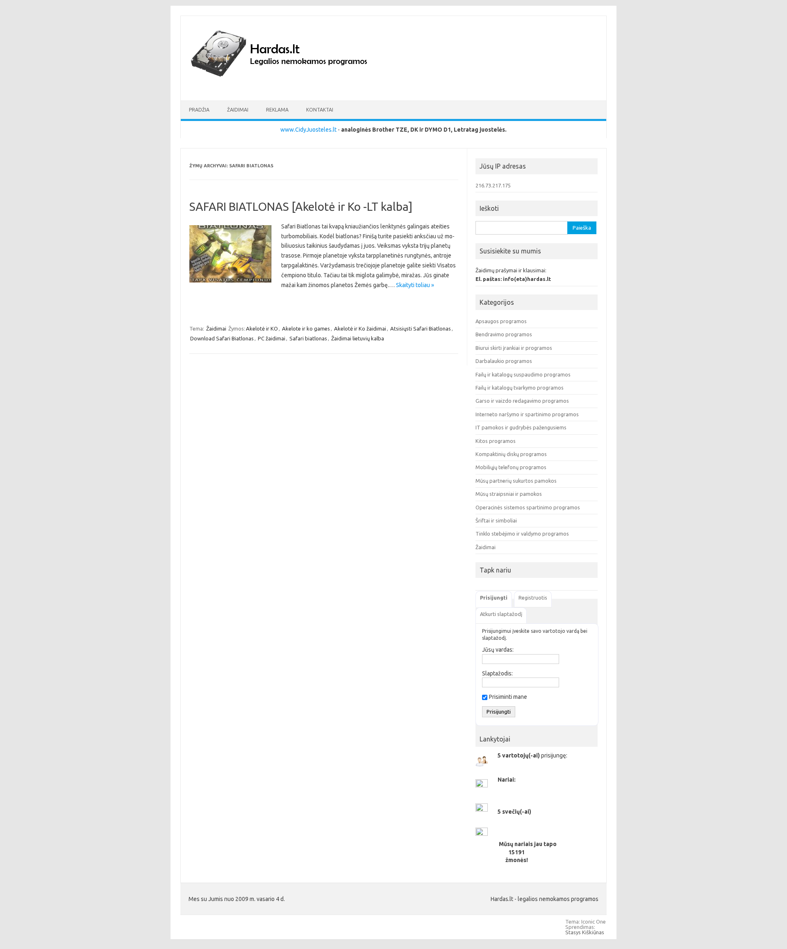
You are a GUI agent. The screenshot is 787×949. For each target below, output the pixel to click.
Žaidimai (237, 109)
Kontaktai (319, 109)
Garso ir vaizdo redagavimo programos (522, 401)
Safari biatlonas (308, 338)
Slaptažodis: (497, 673)
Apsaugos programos (501, 321)
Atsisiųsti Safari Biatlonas (420, 328)
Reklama (277, 109)
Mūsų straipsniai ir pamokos (508, 494)
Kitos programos (495, 441)
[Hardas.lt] (290, 86)
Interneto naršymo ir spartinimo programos (527, 414)
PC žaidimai (271, 338)
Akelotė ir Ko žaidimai (360, 328)
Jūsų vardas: (498, 649)
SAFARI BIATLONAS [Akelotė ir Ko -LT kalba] (300, 206)
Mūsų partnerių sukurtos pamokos (516, 481)
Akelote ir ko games (306, 328)
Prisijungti (493, 597)
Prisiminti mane (508, 697)
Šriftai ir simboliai (496, 520)
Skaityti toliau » (415, 285)
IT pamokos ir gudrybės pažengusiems (520, 427)
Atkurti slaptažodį (501, 614)
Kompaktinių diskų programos (511, 454)
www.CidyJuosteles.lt (308, 129)
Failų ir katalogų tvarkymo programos (519, 387)
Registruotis (533, 597)
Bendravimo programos (503, 334)
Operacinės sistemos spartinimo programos (527, 507)
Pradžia (199, 109)
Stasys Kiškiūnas (584, 932)
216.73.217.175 (493, 185)
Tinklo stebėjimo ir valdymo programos (522, 533)
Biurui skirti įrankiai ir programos (513, 348)
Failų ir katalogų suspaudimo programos (523, 374)
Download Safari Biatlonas (222, 338)
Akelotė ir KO (262, 328)
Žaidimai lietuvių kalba (357, 338)
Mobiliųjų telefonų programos (510, 467)
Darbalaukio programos (503, 361)
